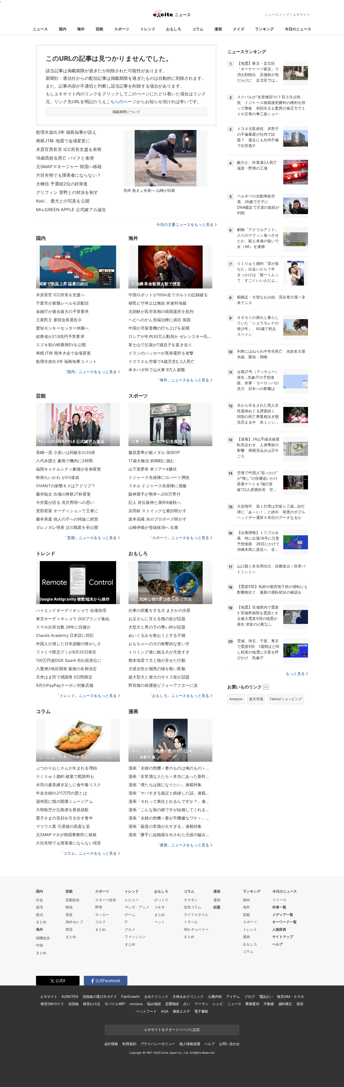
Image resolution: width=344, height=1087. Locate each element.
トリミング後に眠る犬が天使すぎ (158, 652)
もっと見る (295, 673)
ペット (159, 922)
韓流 (69, 929)
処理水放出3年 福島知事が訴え (66, 132)
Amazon (236, 699)
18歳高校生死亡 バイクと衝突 (65, 158)
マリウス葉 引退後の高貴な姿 (63, 826)
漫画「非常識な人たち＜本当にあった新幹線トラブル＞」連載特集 (170, 776)
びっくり (161, 900)
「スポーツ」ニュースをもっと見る (178, 537)
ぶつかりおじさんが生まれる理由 (66, 768)
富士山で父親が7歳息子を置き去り (160, 344)
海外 (81, 29)
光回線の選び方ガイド (100, 996)
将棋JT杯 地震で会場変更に (63, 140)
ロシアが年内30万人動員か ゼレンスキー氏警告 (170, 336)
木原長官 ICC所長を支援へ (60, 294)
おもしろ (173, 29)
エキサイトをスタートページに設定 (172, 1029)
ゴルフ (100, 922)
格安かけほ (91, 1004)
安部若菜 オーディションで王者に (67, 510)
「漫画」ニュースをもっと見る (182, 845)
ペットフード (146, 1011)
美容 (299, 1004)
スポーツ (121, 29)
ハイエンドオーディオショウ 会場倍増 (71, 610)
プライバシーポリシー (158, 1044)
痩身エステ (181, 1011)
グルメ (130, 929)
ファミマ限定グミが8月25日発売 (66, 652)
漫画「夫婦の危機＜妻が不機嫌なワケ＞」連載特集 (170, 818)
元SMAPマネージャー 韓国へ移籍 (69, 166)
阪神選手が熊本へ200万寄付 (154, 494)
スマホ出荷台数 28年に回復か (63, 627)
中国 (39, 945)
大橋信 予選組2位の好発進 (62, 183)
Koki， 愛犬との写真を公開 (62, 201)
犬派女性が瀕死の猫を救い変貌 (156, 668)
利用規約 (129, 1044)
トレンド (147, 29)
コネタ (159, 907)
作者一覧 (279, 907)
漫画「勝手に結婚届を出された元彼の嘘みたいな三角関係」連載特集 (170, 834)
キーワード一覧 (284, 922)
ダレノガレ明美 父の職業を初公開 (67, 527)
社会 (39, 900)
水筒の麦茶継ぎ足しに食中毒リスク (68, 784)
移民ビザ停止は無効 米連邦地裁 (157, 303)
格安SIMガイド (52, 1004)
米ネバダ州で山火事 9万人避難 (156, 369)
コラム (197, 29)
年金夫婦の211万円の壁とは (61, 793)
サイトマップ (282, 936)
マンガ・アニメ (137, 907)
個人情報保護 (189, 1044)
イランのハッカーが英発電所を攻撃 (161, 353)
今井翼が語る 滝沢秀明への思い (65, 502)
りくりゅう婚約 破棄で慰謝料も (65, 776)
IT (126, 922)
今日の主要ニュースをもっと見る (184, 224)
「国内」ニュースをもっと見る (90, 371)
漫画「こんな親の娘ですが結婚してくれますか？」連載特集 (170, 809)
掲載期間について (126, 112)
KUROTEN (70, 996)
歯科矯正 (285, 1004)
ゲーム (130, 914)
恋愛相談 (172, 1004)
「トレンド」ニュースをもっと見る (86, 695)
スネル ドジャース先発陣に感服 (157, 485)
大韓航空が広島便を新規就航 (62, 809)
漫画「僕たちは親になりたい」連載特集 (165, 784)
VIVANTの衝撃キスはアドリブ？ (65, 485)
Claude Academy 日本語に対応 (65, 635)
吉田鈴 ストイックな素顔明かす (157, 510)
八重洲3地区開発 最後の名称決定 (66, 668)
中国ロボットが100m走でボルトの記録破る (168, 294)
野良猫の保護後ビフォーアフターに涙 (163, 685)
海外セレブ (74, 922)
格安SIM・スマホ (290, 996)
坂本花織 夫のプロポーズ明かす (157, 519)
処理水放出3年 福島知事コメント (66, 361)
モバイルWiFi (115, 1004)
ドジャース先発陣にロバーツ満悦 (158, 477)
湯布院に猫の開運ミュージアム (64, 801)
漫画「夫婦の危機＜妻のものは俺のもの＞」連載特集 (170, 768)
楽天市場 (256, 699)
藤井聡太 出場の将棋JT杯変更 (63, 494)
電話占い (266, 996)
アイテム (233, 996)
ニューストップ (277, 14)
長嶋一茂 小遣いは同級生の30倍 (65, 452)
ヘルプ (277, 944)
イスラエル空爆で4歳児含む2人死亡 (161, 361)
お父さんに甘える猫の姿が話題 (156, 618)
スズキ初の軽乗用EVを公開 (61, 344)
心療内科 (215, 996)
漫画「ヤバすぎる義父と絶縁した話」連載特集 (170, 793)
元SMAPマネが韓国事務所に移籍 (66, 834)
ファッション (135, 936)
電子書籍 (201, 1011)
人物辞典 (279, 929)
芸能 (99, 29)
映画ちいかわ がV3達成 (57, 477)
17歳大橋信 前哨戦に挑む (151, 460)
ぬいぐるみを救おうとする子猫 (156, 635)
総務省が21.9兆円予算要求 (60, 336)
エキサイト (301, 14)
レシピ (218, 1004)
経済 (39, 907)
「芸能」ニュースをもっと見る (90, 537)
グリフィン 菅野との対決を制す (67, 192)
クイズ (238, 29)
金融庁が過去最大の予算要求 (62, 311)
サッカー (102, 914)
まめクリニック (156, 996)
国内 (62, 29)
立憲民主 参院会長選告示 (59, 319)
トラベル (191, 922)
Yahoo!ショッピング (286, 699)
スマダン (191, 900)
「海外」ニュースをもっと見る (182, 380)
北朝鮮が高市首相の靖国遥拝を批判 (161, 311)
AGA (165, 1011)
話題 (216, 907)
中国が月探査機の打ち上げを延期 (158, 328)
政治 (39, 914)
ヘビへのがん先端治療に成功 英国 (159, 319)
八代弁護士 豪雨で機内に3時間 (64, 460)
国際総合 (43, 938)
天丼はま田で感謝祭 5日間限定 (64, 677)
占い (186, 1004)
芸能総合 (73, 900)
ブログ (249, 996)
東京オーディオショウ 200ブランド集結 (72, 618)
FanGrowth (130, 996)
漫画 (218, 29)
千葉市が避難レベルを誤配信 (62, 303)
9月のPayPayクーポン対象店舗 (64, 685)
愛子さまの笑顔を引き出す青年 (64, 818)
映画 (69, 907)
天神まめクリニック (188, 996)
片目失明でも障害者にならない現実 (68, 843)
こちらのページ (121, 101)
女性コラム (192, 907)
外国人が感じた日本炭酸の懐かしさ (68, 643)
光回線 (73, 1004)
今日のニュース (298, 29)
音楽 (69, 914)
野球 (98, 907)
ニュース (40, 29)
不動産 (269, 1004)
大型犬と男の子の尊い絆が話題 (156, 627)
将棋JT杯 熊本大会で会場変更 (63, 353)
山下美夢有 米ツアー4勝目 (152, 469)
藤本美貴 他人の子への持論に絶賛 (67, 519)
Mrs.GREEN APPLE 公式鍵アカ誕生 (71, 209)
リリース (279, 900)
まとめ (41, 922)
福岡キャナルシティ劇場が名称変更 (68, 469)
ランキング (264, 29)
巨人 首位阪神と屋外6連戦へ (154, 502)
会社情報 (111, 1044)
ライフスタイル (196, 914)
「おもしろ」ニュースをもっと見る (178, 695)
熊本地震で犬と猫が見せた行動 (156, 660)
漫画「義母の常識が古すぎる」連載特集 (165, 826)
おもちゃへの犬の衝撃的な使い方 (158, 643)
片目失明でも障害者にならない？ (68, 175)
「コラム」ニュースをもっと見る (88, 853)
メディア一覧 (282, 914)
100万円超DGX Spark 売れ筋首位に (69, 660)
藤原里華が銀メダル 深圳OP (154, 452)
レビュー (132, 900)
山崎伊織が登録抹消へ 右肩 (153, 527)
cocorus (136, 1004)
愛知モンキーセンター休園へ (62, 328)
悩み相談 (154, 1004)
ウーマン (201, 1004)
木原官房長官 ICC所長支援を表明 (68, 149)
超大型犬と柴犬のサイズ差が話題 (158, 677)
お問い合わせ (229, 1044)
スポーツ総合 (105, 900)
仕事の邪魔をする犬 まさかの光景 (159, 610)
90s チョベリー (196, 929)
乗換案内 (252, 1004)
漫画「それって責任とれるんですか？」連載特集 (170, 801)
